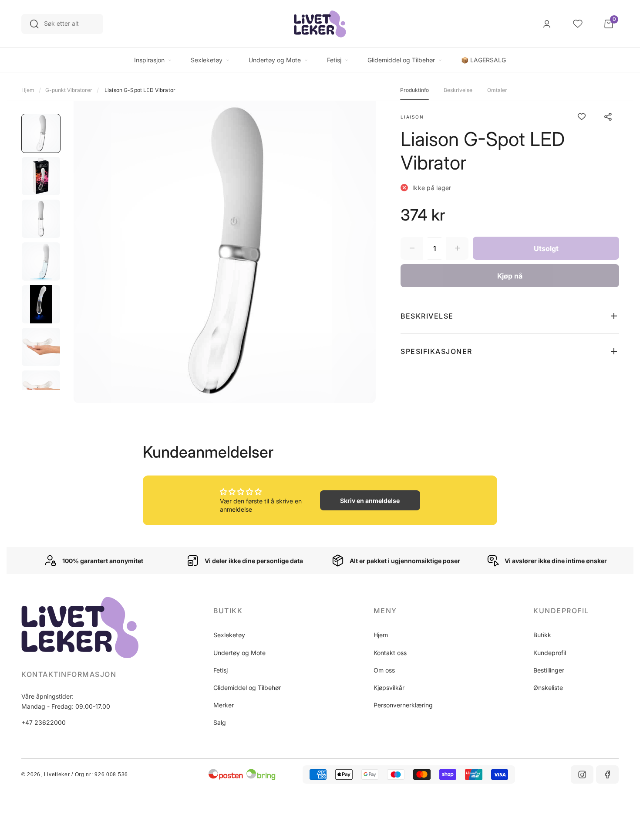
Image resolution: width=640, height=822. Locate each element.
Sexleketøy (229, 635)
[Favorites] (578, 24)
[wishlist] (581, 117)
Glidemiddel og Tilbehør (247, 687)
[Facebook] (607, 774)
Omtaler (497, 90)
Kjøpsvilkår (389, 687)
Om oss (384, 670)
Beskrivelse (458, 90)
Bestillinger (548, 670)
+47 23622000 (43, 722)
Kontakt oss (390, 652)
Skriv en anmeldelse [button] (370, 500)
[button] (510, 316)
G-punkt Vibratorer (68, 90)
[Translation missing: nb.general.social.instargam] (582, 774)
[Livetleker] (320, 24)
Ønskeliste (548, 687)
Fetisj (220, 670)
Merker (223, 705)
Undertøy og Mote (239, 652)
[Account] (547, 24)
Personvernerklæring (403, 705)
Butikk (542, 635)
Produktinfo (414, 90)
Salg (219, 722)
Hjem (27, 90)
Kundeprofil (549, 652)
